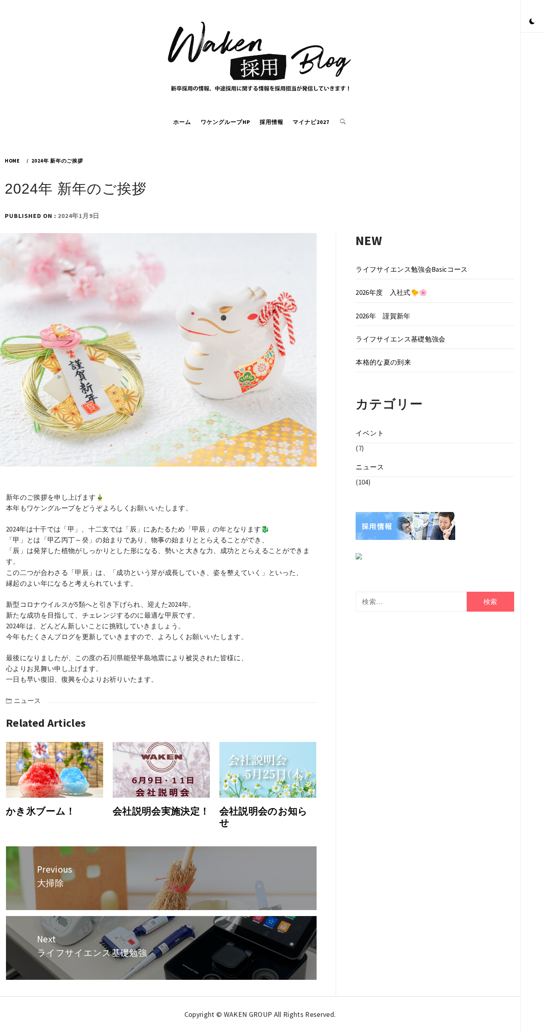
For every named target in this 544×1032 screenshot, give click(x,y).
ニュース (27, 700)
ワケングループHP (225, 122)
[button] (532, 22)
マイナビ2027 (311, 122)
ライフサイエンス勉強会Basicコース (412, 269)
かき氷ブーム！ (40, 811)
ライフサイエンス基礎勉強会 (400, 339)
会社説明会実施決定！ (161, 811)
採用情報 (272, 122)
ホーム (182, 122)
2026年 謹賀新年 (383, 316)
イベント (370, 433)
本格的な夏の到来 (383, 362)
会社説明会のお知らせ (263, 817)
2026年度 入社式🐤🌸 (391, 292)
